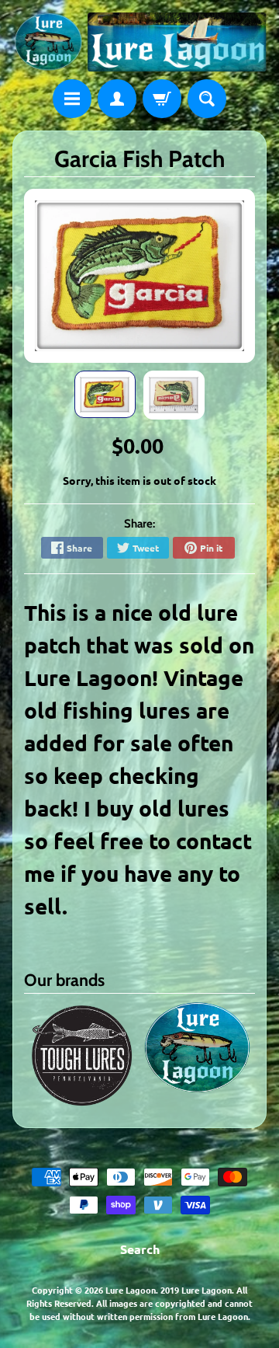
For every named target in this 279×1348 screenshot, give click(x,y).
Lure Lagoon (130, 1290)
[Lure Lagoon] (139, 41)
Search (140, 1249)
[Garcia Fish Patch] (105, 394)
